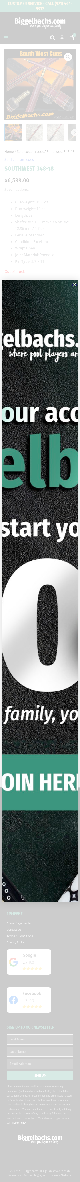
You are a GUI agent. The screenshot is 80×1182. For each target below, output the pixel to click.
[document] (40, 591)
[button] (74, 284)
